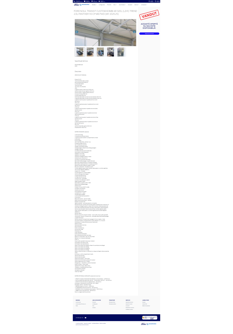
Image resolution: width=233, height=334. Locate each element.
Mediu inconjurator (146, 305)
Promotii (109, 4)
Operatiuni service (129, 302)
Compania (143, 4)
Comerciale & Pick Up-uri (81, 304)
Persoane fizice (112, 302)
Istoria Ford (144, 304)
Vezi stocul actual (149, 33)
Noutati (143, 302)
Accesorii (130, 4)
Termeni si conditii (87, 323)
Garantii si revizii (129, 304)
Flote (77, 305)
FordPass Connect (129, 309)
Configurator (102, 4)
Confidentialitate (95, 323)
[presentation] (76, 32)
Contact (94, 307)
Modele (94, 4)
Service (136, 4)
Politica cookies (103, 323)
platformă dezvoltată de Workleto (82, 324)
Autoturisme (78, 302)
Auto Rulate (122, 4)
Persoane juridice (112, 304)
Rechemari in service (130, 307)
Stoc (114, 4)
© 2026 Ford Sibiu (79, 323)
